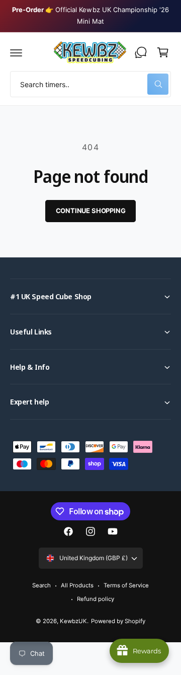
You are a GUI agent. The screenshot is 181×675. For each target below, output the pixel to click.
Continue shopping (91, 211)
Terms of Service (126, 585)
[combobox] (90, 84)
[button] (16, 52)
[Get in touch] (141, 52)
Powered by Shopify (118, 621)
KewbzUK (73, 621)
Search (41, 585)
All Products (77, 585)
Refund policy (95, 598)
